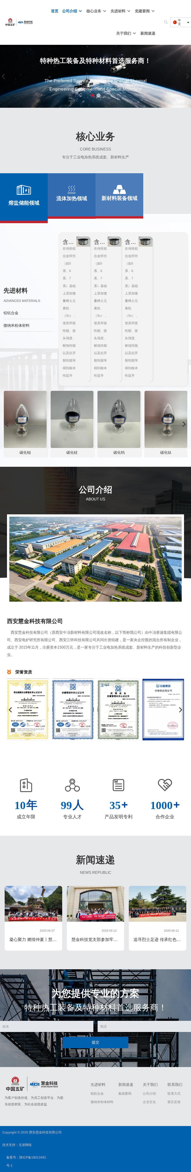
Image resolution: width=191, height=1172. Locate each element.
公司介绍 (70, 11)
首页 (54, 11)
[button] (92, 95)
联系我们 (174, 1085)
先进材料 (118, 11)
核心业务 (94, 11)
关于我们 (124, 33)
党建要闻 (143, 11)
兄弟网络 (25, 1145)
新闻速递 (147, 33)
